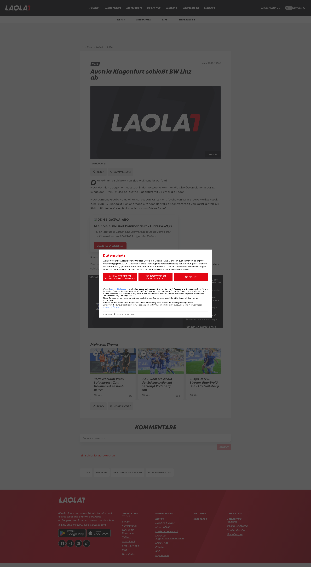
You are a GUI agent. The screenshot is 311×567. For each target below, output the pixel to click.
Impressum (108, 314)
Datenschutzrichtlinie (125, 314)
